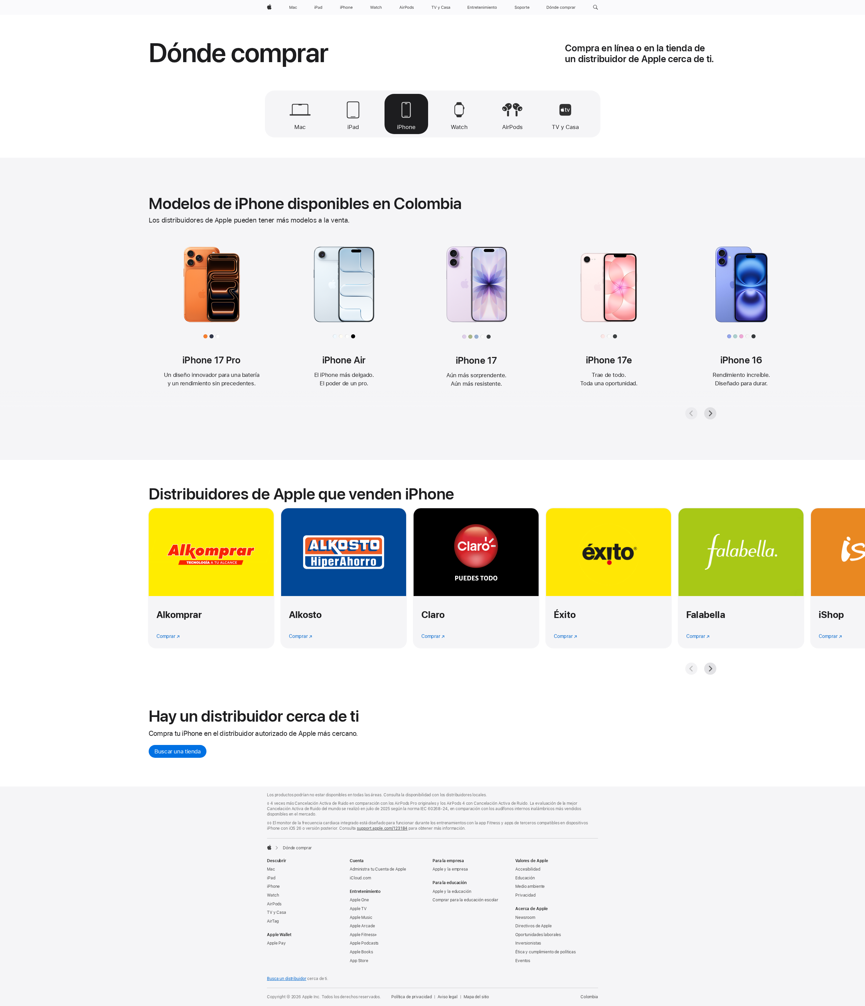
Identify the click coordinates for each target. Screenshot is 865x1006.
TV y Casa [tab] (565, 127)
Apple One (359, 900)
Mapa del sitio (476, 997)
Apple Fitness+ (363, 934)
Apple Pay (276, 943)
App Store (359, 960)
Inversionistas (528, 943)
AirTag (273, 921)
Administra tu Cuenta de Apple (378, 869)
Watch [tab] (459, 127)
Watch (273, 895)
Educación (525, 878)
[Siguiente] (710, 413)
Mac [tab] (300, 127)
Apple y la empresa (450, 869)
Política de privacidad (411, 997)
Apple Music (361, 917)
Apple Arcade (362, 926)
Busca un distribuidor (286, 978)
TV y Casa (276, 912)
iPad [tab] (353, 127)
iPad (271, 878)
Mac (271, 869)
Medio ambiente (530, 886)
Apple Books (361, 952)
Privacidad (525, 895)
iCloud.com (360, 878)
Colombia (589, 997)
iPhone (273, 886)
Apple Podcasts (364, 943)
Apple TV (358, 908)
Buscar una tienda (177, 751)
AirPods (274, 904)
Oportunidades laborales (538, 934)
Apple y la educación (451, 891)
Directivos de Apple (533, 926)
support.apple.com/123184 (382, 828)
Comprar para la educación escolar (465, 900)
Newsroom (525, 917)
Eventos (522, 960)
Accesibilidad (527, 869)
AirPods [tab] (512, 127)
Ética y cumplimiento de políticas (545, 952)
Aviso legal (448, 997)
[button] (595, 7)
